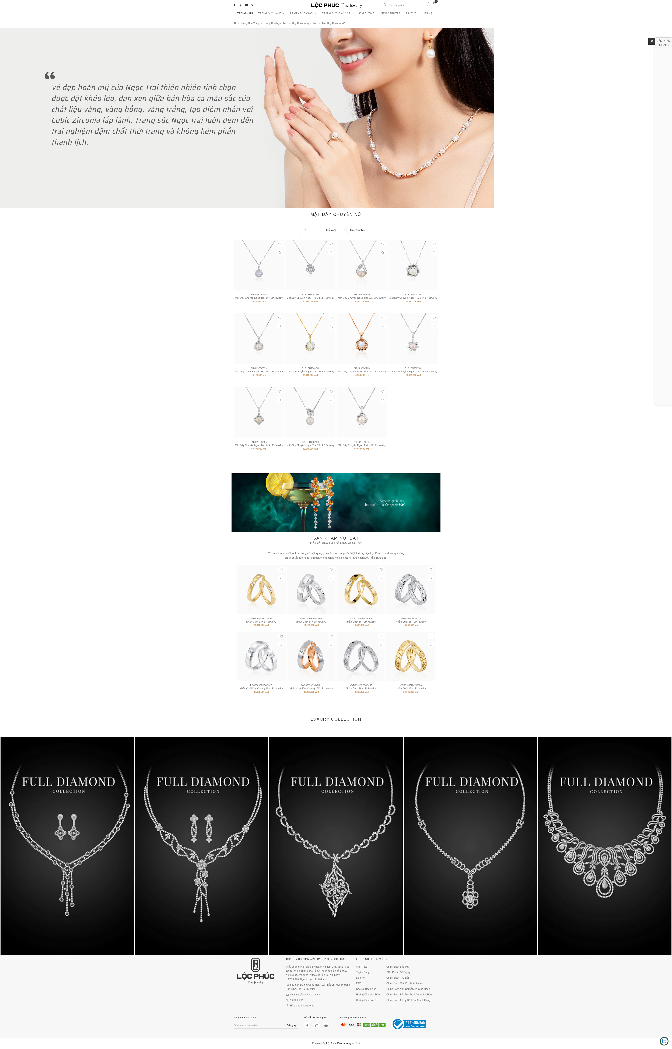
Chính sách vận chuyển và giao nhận (408, 989)
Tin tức (411, 13)
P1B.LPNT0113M (362, 294)
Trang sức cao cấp (336, 13)
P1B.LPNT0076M (362, 368)
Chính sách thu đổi (397, 977)
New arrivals (391, 13)
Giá (304, 230)
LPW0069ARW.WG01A (261, 684)
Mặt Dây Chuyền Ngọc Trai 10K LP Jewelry (362, 297)
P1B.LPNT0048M (259, 441)
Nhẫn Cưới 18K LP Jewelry (261, 621)
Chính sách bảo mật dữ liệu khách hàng (409, 994)
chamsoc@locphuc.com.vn (305, 994)
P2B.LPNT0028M (310, 441)
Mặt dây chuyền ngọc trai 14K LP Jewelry (362, 445)
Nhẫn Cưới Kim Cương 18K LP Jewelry (261, 688)
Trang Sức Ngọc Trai (275, 23)
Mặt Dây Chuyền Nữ (333, 23)
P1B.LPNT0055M (259, 368)
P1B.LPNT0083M (413, 294)
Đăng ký (292, 1025)
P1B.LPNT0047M (310, 368)
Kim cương (367, 13)
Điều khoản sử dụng (398, 972)
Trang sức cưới (302, 13)
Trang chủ (245, 13)
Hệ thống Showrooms (302, 1005)
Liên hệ (427, 13)
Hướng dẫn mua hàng (368, 994)
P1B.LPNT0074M (413, 368)
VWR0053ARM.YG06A (261, 618)
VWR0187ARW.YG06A (361, 618)
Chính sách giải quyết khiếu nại (404, 983)
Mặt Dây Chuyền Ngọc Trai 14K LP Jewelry (413, 297)
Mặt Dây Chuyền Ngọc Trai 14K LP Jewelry (259, 297)
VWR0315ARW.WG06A (361, 684)
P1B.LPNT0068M (259, 294)
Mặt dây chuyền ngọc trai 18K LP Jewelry (310, 445)
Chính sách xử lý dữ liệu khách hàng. (408, 1000)
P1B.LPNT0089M (310, 294)
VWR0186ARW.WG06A (311, 618)
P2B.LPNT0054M (362, 441)
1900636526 (297, 1000)
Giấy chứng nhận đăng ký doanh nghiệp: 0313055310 (316, 966)
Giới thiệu (362, 966)
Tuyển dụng (363, 972)
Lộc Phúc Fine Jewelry (338, 1043)
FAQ (358, 983)
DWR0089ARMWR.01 (311, 684)
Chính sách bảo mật (397, 966)
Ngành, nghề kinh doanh (313, 979)
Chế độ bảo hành (366, 989)
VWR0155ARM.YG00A (411, 684)
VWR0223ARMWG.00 (410, 618)
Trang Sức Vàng (270, 13)
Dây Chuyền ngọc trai (304, 23)
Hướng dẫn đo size (367, 1000)
